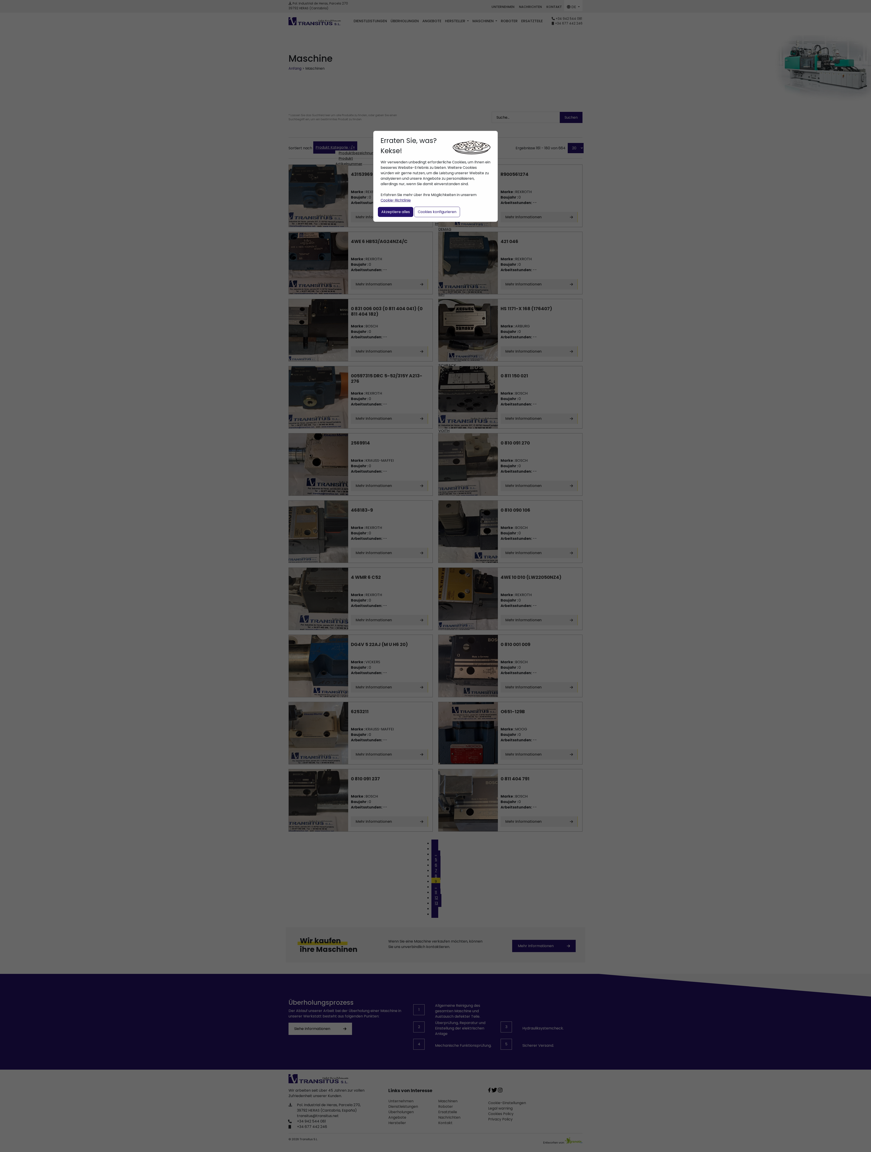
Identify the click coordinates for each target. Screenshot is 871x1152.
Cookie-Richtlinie (396, 200)
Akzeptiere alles (395, 211)
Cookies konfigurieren (437, 211)
